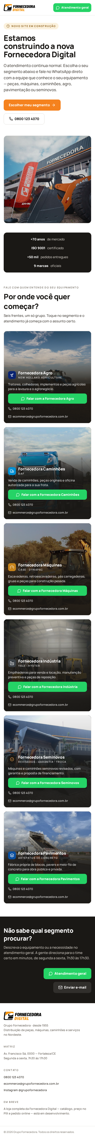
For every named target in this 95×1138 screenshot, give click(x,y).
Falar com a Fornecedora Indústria (50, 686)
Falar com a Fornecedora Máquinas (50, 590)
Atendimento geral (75, 7)
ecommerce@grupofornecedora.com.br (40, 416)
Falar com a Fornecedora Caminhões (50, 494)
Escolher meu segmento (29, 105)
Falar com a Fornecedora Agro (50, 398)
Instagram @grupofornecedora (25, 1090)
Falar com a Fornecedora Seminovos (50, 783)
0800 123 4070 (27, 118)
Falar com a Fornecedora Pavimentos (50, 879)
